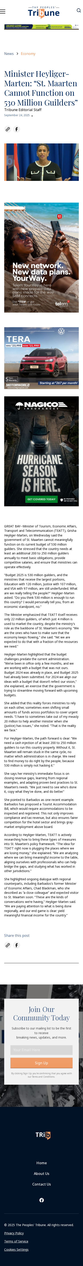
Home (41, 1162)
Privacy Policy (14, 1233)
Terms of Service (16, 1241)
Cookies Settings (16, 1249)
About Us (41, 1173)
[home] (44, 10)
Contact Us (41, 1184)
